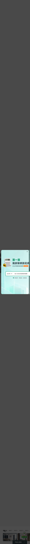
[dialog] (15, 272)
